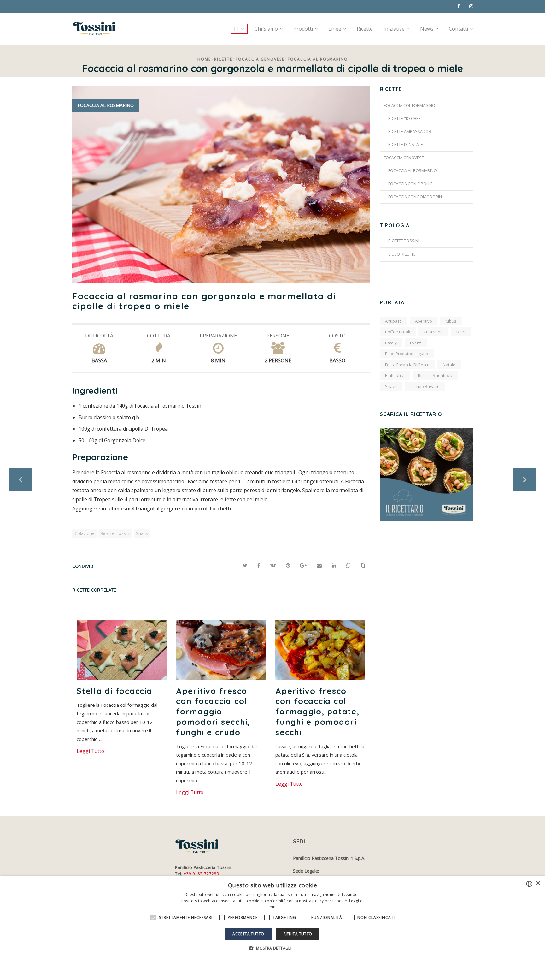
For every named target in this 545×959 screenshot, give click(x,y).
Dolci (461, 332)
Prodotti (303, 28)
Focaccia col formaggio (409, 105)
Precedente (20, 479)
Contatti (458, 28)
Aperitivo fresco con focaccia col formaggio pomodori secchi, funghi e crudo (213, 711)
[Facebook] (258, 565)
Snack (142, 533)
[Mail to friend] (319, 565)
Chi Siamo (266, 28)
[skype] (363, 565)
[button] (272, 948)
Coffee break (397, 332)
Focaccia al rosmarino (318, 59)
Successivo (524, 479)
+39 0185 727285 (201, 874)
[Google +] (303, 565)
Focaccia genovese (260, 59)
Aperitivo (423, 321)
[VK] (273, 565)
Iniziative (394, 28)
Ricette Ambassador (409, 131)
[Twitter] (244, 565)
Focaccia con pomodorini (415, 197)
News (426, 28)
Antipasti (393, 321)
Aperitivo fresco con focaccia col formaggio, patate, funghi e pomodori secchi (317, 711)
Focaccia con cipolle (410, 184)
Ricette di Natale (405, 144)
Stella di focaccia (114, 691)
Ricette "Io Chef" (405, 118)
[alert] (272, 917)
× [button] (538, 883)
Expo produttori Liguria (406, 353)
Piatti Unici (395, 375)
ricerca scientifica (435, 375)
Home (204, 59)
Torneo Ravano (425, 386)
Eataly (391, 343)
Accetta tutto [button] (248, 934)
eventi (416, 343)
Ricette (365, 28)
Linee (334, 28)
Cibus (451, 321)
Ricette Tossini (115, 533)
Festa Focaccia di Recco (407, 364)
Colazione (84, 533)
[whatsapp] (348, 565)
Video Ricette (402, 254)
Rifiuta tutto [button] (298, 934)
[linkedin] (334, 565)
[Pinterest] (288, 565)
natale (449, 364)
